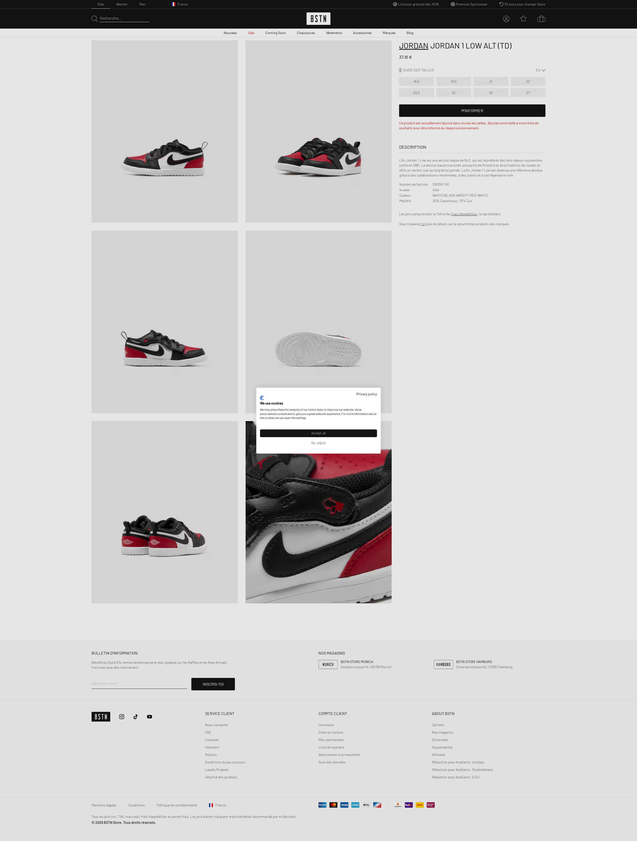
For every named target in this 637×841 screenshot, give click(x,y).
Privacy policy (366, 394)
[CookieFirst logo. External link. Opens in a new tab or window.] (262, 398)
